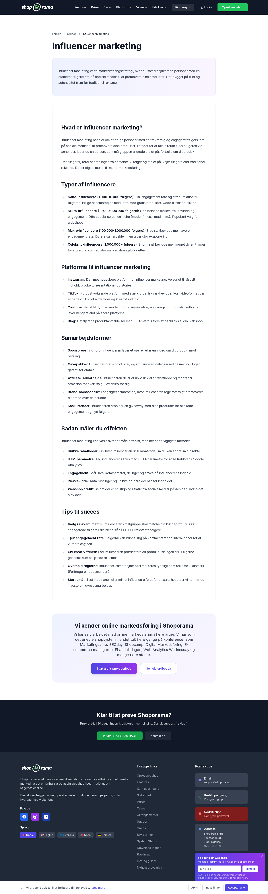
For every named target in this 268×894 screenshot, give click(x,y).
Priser (95, 7)
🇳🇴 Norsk (85, 834)
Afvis (194, 887)
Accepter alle (236, 887)
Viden (140, 7)
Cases (108, 7)
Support (142, 821)
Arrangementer (147, 815)
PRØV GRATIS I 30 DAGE (120, 736)
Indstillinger (213, 887)
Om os (141, 828)
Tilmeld (250, 868)
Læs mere (98, 887)
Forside (56, 33)
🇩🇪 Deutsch (105, 834)
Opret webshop (232, 7)
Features (81, 7)
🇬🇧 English (47, 834)
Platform (122, 7)
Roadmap (143, 854)
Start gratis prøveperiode (114, 668)
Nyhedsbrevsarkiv (149, 867)
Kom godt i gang (148, 788)
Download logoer (149, 848)
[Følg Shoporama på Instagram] (35, 817)
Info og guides (147, 861)
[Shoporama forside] (43, 7)
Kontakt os (158, 736)
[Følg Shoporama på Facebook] (24, 817)
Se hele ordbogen (158, 668)
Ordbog (72, 33)
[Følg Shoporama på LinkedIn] (46, 817)
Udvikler (157, 7)
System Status (147, 841)
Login (208, 7)
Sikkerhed (144, 795)
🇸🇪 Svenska (67, 834)
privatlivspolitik (206, 877)
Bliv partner (145, 834)
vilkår (239, 875)
